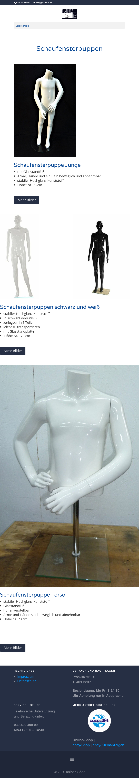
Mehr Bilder (27, 200)
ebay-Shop (81, 745)
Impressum (25, 676)
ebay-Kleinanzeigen (108, 745)
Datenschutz (26, 681)
